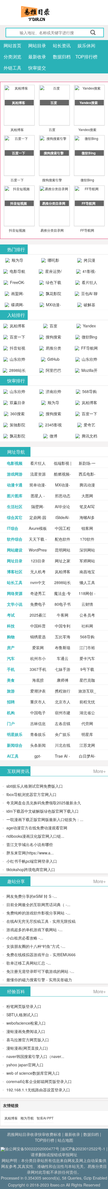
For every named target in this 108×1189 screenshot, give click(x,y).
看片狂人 (38, 463)
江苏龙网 (87, 745)
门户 (11, 723)
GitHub (53, 359)
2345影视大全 (53, 426)
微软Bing (87, 179)
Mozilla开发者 (88, 371)
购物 (11, 636)
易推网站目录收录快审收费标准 (34, 1134)
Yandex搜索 (87, 129)
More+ (99, 771)
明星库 (87, 734)
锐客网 (87, 528)
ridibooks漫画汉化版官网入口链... (35, 836)
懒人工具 (87, 582)
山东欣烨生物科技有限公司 (86, 360)
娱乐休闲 (86, 45)
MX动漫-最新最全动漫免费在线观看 (50, 306)
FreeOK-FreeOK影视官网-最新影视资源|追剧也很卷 (14, 284)
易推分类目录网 (52, 230)
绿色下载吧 (53, 284)
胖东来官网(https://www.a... (30, 853)
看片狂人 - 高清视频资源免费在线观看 (86, 284)
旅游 (11, 691)
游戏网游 (14, 474)
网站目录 (37, 45)
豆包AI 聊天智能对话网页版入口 (86, 295)
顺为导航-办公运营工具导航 (14, 261)
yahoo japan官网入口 (24, 1064)
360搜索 (17, 413)
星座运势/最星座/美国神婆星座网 (51, 272)
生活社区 (14, 506)
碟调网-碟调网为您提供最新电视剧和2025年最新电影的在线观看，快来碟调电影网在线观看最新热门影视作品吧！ (14, 306)
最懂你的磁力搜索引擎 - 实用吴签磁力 (39, 979)
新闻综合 (14, 745)
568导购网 (89, 393)
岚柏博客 (17, 129)
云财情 (87, 604)
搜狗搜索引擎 (52, 179)
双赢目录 (17, 402)
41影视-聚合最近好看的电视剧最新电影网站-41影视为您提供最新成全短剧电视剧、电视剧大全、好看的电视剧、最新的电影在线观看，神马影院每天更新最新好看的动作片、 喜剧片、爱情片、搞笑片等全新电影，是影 (86, 272)
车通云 (62, 658)
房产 (11, 647)
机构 (11, 712)
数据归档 (62, 56)
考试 (11, 615)
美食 (11, 680)
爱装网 (38, 647)
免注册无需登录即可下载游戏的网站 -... (40, 971)
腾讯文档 (89, 436)
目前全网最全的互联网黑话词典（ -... (38, 904)
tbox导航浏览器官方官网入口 (31, 794)
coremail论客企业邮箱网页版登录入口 (39, 1081)
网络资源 (14, 593)
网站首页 (12, 45)
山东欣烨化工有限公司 (15, 360)
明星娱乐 (14, 734)
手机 (11, 669)
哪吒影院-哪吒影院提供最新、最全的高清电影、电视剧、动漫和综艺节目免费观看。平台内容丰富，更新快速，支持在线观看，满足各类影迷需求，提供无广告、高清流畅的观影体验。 (50, 261)
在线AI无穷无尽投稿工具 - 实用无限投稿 (41, 921)
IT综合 (12, 528)
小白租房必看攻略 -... (24, 938)
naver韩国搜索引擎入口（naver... (35, 1056)
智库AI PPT (45, 1118)
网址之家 (62, 560)
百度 (52, 129)
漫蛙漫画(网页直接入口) (27, 1048)
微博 (52, 436)
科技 (11, 626)
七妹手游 (62, 669)
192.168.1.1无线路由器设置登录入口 (38, 1089)
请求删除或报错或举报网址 (54, 1154)
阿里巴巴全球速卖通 (50, 371)
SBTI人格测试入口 (22, 1014)
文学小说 (14, 604)
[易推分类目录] (48, 13)
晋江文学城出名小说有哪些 (29, 844)
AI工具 (13, 756)
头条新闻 (38, 745)
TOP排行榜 (86, 56)
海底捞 (38, 680)
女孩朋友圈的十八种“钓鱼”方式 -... (35, 946)
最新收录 (37, 56)
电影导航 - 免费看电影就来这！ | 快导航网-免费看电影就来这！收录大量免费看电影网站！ (14, 272)
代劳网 (87, 723)
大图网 (87, 495)
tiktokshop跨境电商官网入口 (30, 869)
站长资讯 (62, 45)
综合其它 (14, 517)
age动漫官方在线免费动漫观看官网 (36, 827)
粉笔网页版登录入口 (23, 1006)
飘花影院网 (53, 295)
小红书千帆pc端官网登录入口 (31, 861)
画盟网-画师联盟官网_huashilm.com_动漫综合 (16, 295)
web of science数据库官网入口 (33, 1073)
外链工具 (12, 68)
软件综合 (14, 539)
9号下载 (87, 669)
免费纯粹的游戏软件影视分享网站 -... (38, 913)
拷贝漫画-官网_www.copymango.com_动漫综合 (88, 261)
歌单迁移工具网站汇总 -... (28, 963)
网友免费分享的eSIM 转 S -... (31, 896)
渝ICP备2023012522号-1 (83, 1148)
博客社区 (14, 571)
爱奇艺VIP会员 (87, 426)
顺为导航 (27, 1118)
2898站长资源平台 (16, 371)
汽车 (11, 658)
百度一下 (17, 179)
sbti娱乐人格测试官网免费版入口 (34, 786)
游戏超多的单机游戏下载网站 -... (34, 929)
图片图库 (14, 495)
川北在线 (62, 745)
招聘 (11, 701)
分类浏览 (12, 56)
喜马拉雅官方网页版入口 (27, 1039)
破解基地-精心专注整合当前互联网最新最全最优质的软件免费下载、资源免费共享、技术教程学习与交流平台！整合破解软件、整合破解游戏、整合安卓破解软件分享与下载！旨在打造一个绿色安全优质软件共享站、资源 (86, 306)
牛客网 (62, 615)
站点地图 (65, 1140)
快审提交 (37, 68)
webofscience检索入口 (26, 1023)
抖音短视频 (17, 230)
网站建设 (14, 550)
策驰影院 (17, 424)
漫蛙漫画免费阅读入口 (25, 1031)
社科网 (87, 626)
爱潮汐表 (38, 691)
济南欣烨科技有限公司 (50, 393)
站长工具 (14, 582)
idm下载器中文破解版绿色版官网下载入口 (42, 811)
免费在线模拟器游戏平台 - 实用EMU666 (41, 954)
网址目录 (14, 560)
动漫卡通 (14, 485)
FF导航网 (87, 230)
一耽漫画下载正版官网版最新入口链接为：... (44, 819)
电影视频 (14, 463)
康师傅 (62, 680)
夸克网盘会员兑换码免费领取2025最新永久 (43, 802)
